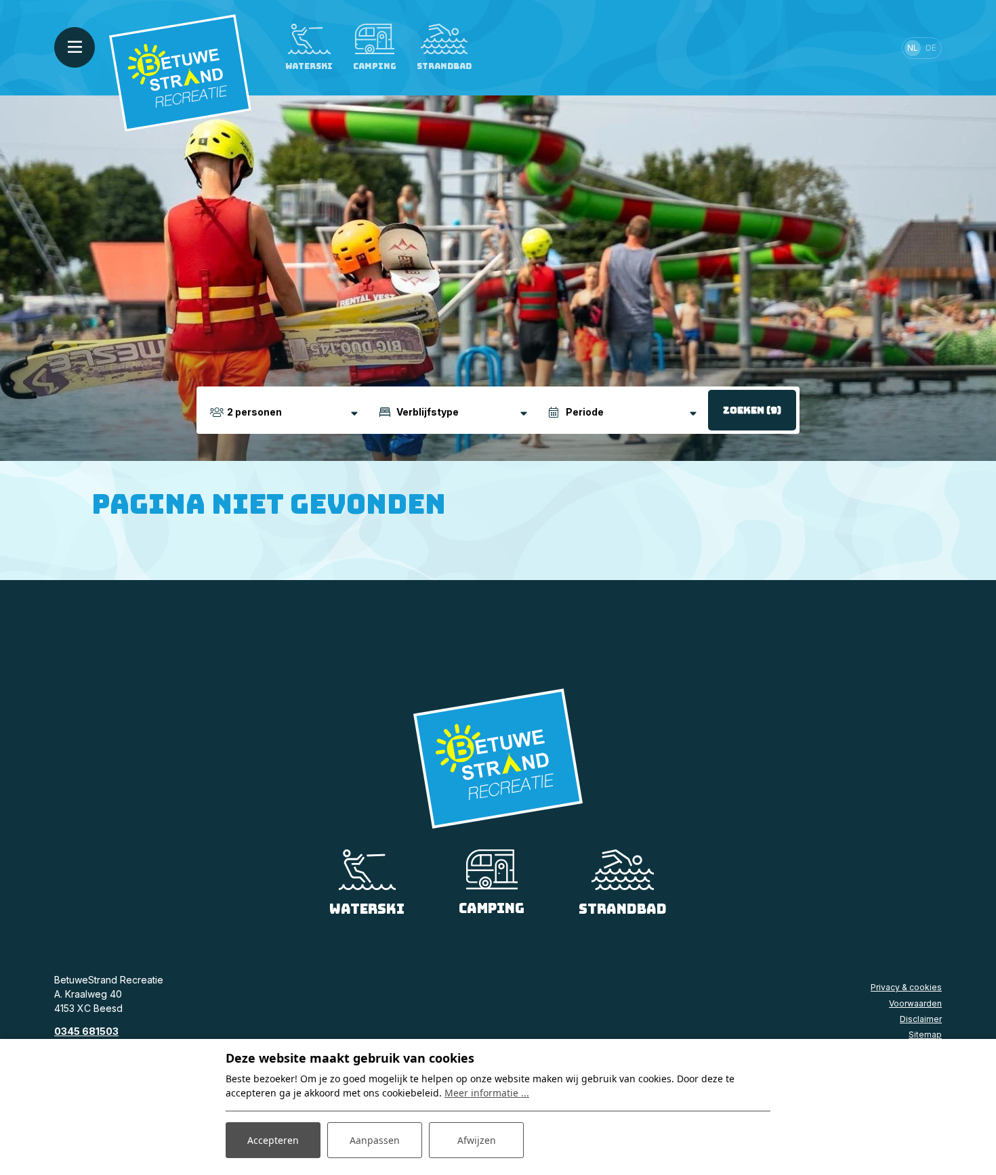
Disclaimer (921, 1019)
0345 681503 (86, 1031)
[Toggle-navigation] (74, 47)
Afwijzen (476, 1140)
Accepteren (273, 1140)
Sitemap (925, 1034)
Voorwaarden (915, 1003)
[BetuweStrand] (180, 72)
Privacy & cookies (906, 987)
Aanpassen (375, 1140)
